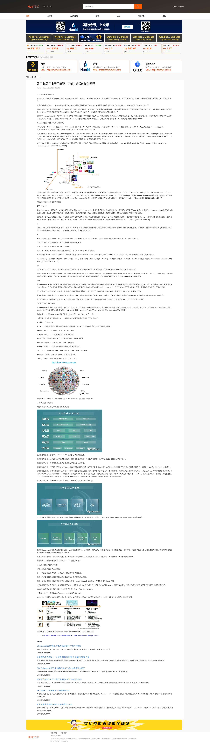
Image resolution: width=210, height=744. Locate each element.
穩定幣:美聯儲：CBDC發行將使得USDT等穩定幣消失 (59, 679)
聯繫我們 (54, 733)
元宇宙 (49, 16)
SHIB (34, 77)
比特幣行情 (64, 741)
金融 (118, 16)
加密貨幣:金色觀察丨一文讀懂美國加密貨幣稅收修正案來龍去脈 (63, 657)
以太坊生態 (74, 16)
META (53, 635)
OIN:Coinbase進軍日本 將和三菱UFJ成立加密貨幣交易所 (61, 668)
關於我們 (64, 733)
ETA (56, 635)
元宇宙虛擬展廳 (64, 635)
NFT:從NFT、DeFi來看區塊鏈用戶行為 (53, 690)
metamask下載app (85, 635)
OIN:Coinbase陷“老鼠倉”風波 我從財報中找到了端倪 (59, 646)
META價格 (74, 635)
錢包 (164, 16)
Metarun (95, 635)
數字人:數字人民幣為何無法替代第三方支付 (55, 704)
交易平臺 (141, 16)
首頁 (27, 16)
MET (49, 635)
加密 (97, 16)
